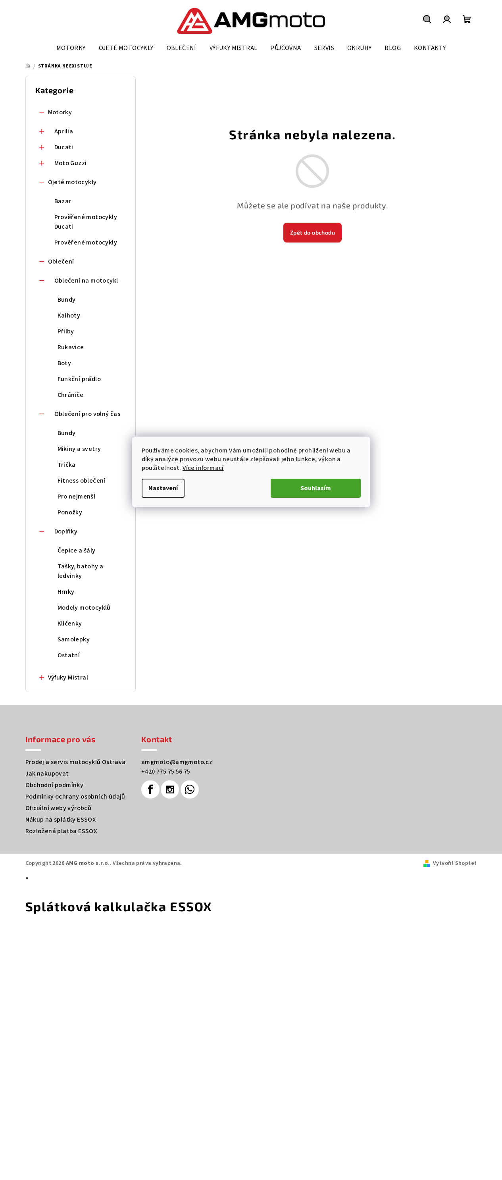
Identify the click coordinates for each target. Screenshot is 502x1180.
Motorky (60, 112)
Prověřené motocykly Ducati (85, 222)
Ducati (63, 147)
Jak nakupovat (47, 773)
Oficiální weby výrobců (58, 808)
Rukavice (71, 347)
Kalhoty (69, 315)
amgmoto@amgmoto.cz (176, 762)
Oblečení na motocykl (86, 280)
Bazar (62, 201)
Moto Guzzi (70, 163)
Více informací (203, 468)
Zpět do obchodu (312, 232)
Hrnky (66, 591)
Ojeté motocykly (72, 182)
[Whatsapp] (190, 789)
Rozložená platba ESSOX (61, 831)
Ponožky (70, 512)
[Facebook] (150, 789)
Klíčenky (70, 623)
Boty (64, 363)
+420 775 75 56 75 (165, 771)
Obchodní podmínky (54, 785)
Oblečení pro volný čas (87, 414)
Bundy (67, 299)
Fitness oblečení (82, 480)
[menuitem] (71, 48)
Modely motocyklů (84, 607)
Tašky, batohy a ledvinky (81, 571)
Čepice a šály (77, 550)
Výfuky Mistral (68, 677)
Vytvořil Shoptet (455, 863)
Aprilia (63, 131)
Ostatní (69, 655)
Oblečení (61, 261)
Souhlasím (315, 488)
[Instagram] (170, 789)
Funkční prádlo (79, 379)
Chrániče (71, 395)
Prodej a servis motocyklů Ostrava (75, 762)
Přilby (66, 331)
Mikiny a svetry (79, 449)
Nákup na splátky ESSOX (60, 819)
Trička (67, 464)
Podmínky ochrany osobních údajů (75, 796)
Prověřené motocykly (85, 242)
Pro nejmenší (77, 496)
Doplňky (66, 531)
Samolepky (74, 639)
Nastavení (163, 488)
